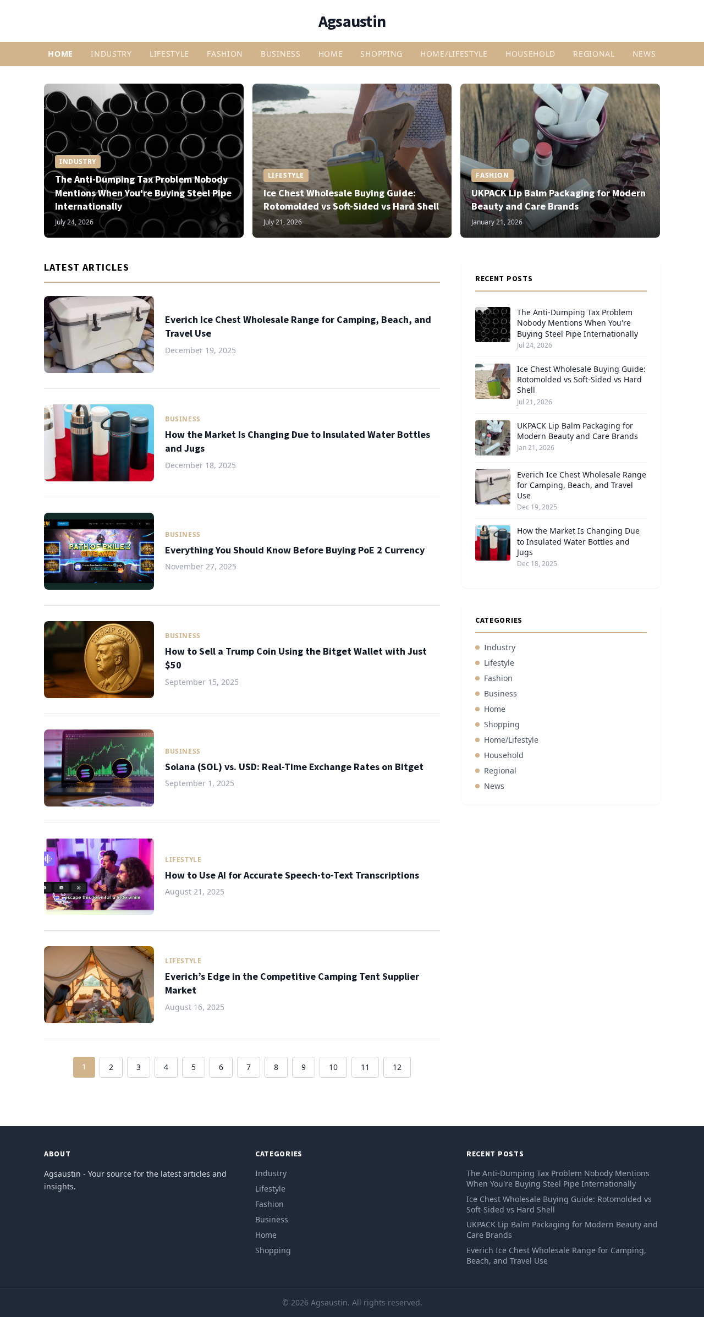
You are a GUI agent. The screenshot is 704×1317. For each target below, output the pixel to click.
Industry (111, 53)
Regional (594, 53)
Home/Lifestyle (454, 53)
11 (365, 1067)
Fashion (225, 53)
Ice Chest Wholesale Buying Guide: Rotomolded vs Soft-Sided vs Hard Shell (351, 199)
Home (60, 53)
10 (333, 1067)
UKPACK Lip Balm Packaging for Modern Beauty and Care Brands (558, 199)
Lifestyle (169, 53)
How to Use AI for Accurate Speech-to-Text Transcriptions (292, 875)
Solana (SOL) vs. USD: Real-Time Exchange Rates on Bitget (294, 766)
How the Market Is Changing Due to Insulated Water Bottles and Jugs (578, 541)
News (644, 53)
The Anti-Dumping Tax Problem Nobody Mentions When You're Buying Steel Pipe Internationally (143, 193)
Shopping (381, 53)
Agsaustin (352, 20)
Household (530, 53)
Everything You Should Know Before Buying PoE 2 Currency (295, 550)
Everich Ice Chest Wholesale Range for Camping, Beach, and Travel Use (581, 485)
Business (281, 53)
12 (397, 1067)
